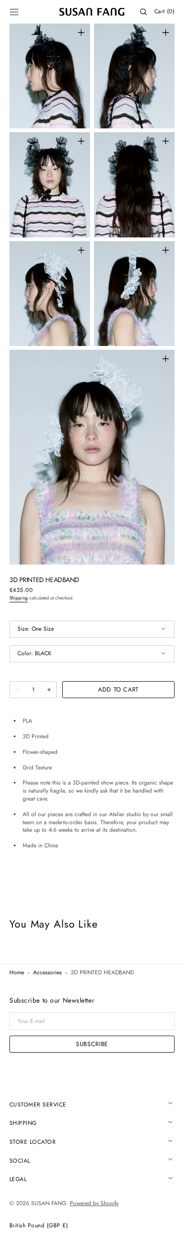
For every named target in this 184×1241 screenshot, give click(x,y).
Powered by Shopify (94, 1203)
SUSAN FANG (48, 1203)
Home (16, 973)
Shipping (18, 597)
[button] (14, 11)
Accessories (47, 973)
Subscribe (92, 1043)
